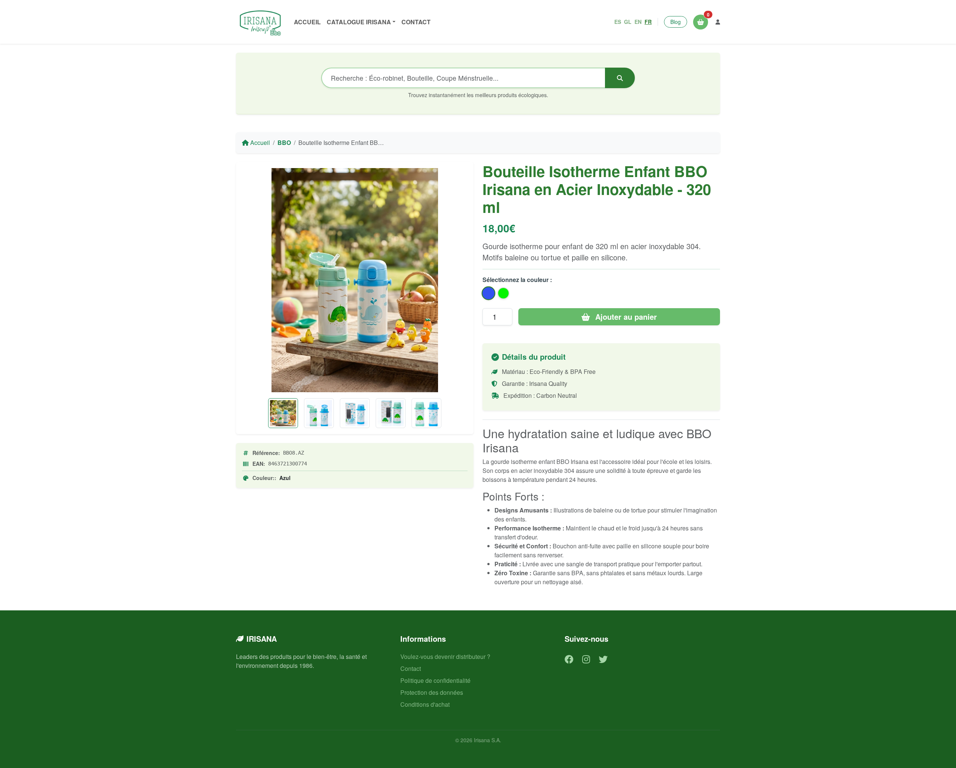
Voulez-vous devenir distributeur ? (445, 656)
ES (617, 21)
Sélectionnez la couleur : (517, 279)
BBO (284, 142)
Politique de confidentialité (435, 680)
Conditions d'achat (425, 704)
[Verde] (391, 413)
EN (638, 21)
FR (648, 21)
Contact (416, 22)
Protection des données (431, 692)
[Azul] (355, 413)
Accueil (307, 22)
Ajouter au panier (625, 316)
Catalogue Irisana (359, 22)
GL (627, 21)
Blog (675, 21)
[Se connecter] (718, 22)
